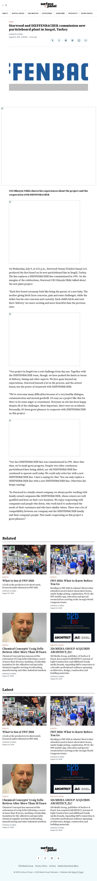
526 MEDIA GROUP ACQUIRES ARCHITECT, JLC (70, 650)
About (5, 13)
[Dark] (3, 5)
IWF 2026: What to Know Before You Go (71, 582)
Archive (52, 866)
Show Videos (87, 13)
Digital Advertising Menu (68, 866)
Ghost (74, 872)
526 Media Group (25, 866)
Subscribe (60, 13)
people (5, 645)
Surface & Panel (16, 34)
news (11, 22)
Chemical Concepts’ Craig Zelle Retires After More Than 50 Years (24, 650)
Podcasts (72, 13)
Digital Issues (18, 13)
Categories (47, 13)
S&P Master (33, 13)
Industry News (57, 645)
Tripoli (80, 872)
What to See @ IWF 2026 (18, 581)
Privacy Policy (41, 866)
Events (5, 577)
